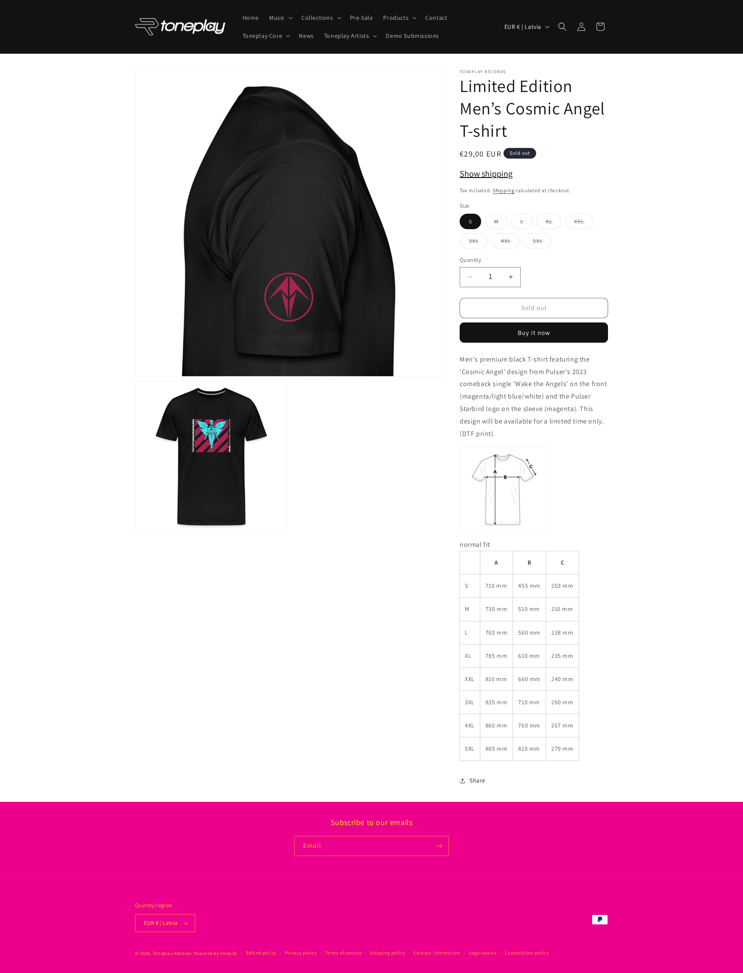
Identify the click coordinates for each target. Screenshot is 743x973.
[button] (280, 18)
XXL (583, 223)
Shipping (504, 190)
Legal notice (482, 953)
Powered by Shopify (215, 953)
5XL (542, 242)
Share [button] (477, 780)
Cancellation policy (527, 953)
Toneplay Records (172, 953)
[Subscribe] (439, 846)
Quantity (470, 260)
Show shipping (486, 173)
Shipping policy (387, 953)
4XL (510, 242)
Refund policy (261, 953)
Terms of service (343, 953)
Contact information (437, 953)
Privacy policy (301, 953)
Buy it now (534, 332)
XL (554, 223)
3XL (478, 242)
